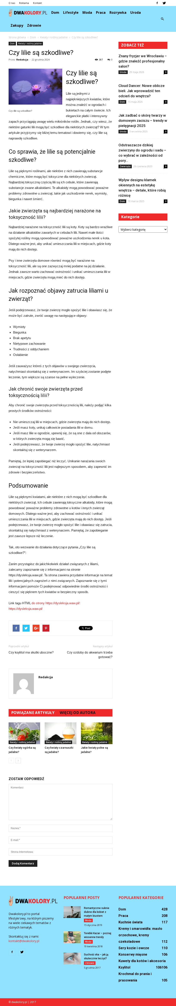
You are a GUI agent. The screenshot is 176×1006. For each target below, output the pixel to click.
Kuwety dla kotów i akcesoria (142, 961)
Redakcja (22, 59)
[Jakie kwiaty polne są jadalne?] (96, 733)
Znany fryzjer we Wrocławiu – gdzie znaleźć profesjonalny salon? (142, 61)
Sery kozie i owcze (133, 948)
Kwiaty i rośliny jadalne (30, 43)
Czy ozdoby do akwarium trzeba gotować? (89, 655)
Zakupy (17, 25)
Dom (55, 12)
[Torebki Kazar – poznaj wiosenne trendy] (72, 937)
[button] (162, 19)
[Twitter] (164, 3)
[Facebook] (157, 3)
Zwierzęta (125, 166)
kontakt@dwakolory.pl (24, 941)
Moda (87, 12)
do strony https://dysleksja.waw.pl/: (56, 603)
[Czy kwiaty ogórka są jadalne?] (24, 733)
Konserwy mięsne (132, 954)
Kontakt (37, 3)
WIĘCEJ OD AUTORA (78, 712)
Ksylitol (124, 967)
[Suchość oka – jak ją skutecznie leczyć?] (72, 958)
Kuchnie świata (130, 922)
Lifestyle (71, 12)
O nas (12, 3)
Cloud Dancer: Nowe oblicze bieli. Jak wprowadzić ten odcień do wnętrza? (141, 90)
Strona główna (17, 37)
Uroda (135, 12)
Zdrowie (34, 25)
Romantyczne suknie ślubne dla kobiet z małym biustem (96, 912)
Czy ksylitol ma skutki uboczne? (31, 652)
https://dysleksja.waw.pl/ (25, 608)
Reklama (24, 3)
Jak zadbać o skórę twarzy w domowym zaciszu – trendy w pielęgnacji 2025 (142, 120)
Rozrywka (117, 12)
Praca (101, 12)
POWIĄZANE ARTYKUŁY (33, 712)
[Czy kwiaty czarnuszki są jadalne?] (60, 733)
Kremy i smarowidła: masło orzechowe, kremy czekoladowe (140, 935)
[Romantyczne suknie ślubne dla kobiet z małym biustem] (72, 912)
